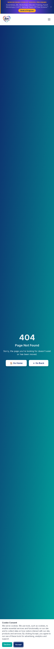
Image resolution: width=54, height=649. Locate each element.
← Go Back (38, 363)
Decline (7, 644)
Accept (18, 644)
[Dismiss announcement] (51, 6)
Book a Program (27, 10)
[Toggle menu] (49, 19)
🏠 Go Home (16, 363)
